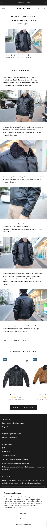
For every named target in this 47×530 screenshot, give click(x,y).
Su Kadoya (6, 419)
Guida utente (7, 444)
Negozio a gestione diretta (11, 434)
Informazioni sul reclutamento (13, 423)
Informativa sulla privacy (12, 507)
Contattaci (6, 452)
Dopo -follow (6, 427)
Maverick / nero (16, 394)
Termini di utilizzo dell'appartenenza (15, 459)
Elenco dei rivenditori (9, 437)
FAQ (3, 448)
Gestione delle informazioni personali (15, 463)
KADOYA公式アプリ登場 (23, 2)
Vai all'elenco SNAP (23, 407)
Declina (23, 519)
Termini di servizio (8, 455)
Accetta (23, 513)
